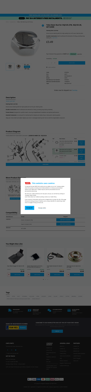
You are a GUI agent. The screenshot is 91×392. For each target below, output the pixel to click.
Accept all (29, 207)
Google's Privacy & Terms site (36, 202)
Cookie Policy (53, 196)
